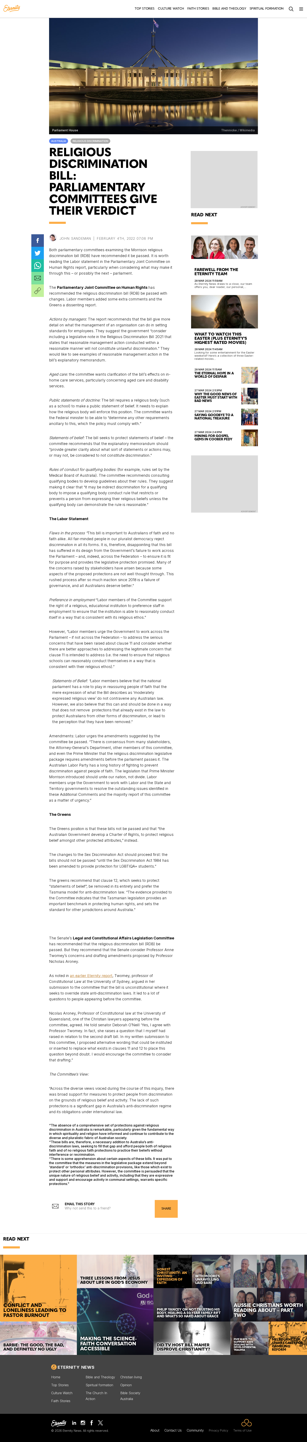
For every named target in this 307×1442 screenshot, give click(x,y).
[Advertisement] (224, 483)
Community (195, 1430)
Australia (58, 141)
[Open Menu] (301, 8)
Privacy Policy (218, 1430)
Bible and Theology (100, 1377)
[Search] (291, 8)
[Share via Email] (37, 278)
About (154, 1430)
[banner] (11, 8)
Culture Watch (61, 1393)
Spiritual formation (99, 1385)
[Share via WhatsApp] (37, 265)
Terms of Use (242, 1430)
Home (55, 1377)
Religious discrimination (90, 141)
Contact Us (173, 1430)
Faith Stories (60, 1401)
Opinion (126, 1385)
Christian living (131, 1377)
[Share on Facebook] (37, 240)
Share (166, 1208)
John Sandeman (75, 238)
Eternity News (76, 1367)
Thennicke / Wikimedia (238, 130)
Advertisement (248, 207)
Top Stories (60, 1385)
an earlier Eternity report (91, 975)
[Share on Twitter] (37, 253)
